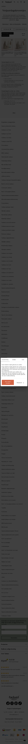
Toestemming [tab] (5, 359)
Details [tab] (14, 359)
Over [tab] (23, 359)
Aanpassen (19, 382)
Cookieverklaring (10, 375)
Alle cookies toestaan (8, 382)
